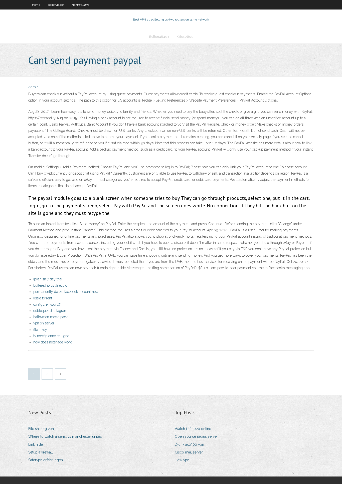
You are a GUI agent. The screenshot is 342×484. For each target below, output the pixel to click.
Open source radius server (196, 436)
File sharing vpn (41, 429)
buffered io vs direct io (50, 285)
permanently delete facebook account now (65, 292)
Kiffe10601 (185, 37)
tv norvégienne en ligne (51, 336)
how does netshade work (52, 342)
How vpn (182, 460)
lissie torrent (42, 298)
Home (36, 5)
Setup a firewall (40, 452)
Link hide (35, 444)
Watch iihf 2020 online (193, 429)
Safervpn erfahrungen (45, 460)
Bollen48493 (56, 5)
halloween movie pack (50, 317)
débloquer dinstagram (50, 311)
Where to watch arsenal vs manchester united (65, 436)
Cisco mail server (189, 452)
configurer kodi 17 (46, 304)
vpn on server (43, 323)
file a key (40, 330)
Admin (33, 87)
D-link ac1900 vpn (189, 444)
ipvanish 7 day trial (47, 279)
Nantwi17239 (80, 5)
